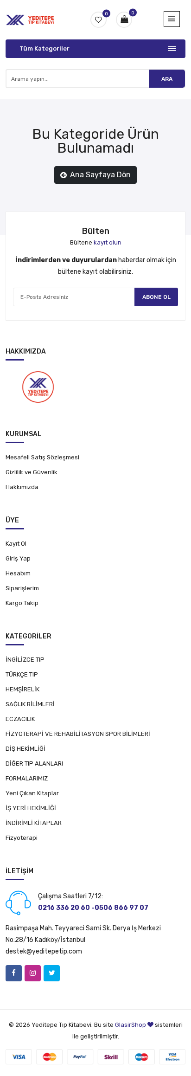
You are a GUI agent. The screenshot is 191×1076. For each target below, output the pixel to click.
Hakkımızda (22, 486)
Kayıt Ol (16, 543)
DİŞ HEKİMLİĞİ (25, 748)
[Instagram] (33, 973)
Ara (166, 79)
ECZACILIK (20, 718)
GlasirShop (130, 1024)
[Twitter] (52, 973)
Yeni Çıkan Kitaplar (32, 793)
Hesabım (18, 573)
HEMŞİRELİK (22, 689)
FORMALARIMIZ (27, 778)
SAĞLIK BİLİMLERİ (30, 704)
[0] (124, 20)
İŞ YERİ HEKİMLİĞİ (31, 808)
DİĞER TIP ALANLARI (34, 763)
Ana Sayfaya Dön (100, 174)
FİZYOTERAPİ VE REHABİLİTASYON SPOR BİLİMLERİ (78, 733)
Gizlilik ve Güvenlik (31, 472)
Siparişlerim (22, 588)
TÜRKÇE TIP (22, 674)
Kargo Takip (22, 602)
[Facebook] (14, 973)
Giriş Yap (18, 558)
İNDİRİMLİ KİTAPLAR (34, 822)
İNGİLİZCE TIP (25, 659)
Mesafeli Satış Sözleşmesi (42, 457)
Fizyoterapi (22, 837)
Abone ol (156, 297)
